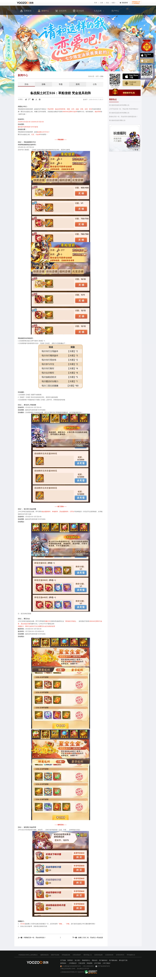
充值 (107, 2)
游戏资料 (63, 11)
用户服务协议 (103, 960)
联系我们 (70, 960)
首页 (97, 76)
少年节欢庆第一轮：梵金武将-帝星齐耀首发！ (124, 109)
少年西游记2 (73, 963)
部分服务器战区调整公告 (117, 120)
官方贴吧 (80, 11)
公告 (95, 84)
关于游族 (63, 960)
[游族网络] (25, 3)
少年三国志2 (106, 963)
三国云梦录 (81, 963)
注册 (101, 2)
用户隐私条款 (113, 960)
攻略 (43, 84)
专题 (61, 84)
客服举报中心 (86, 960)
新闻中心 (45, 11)
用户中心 (115, 11)
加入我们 (77, 960)
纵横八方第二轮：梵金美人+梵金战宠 (90, 937)
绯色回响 (89, 963)
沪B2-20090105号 (88, 966)
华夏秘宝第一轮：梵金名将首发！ (35, 937)
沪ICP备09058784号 (103, 966)
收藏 (113, 2)
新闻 (78, 84)
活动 (26, 84)
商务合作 (94, 960)
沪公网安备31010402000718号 (71, 966)
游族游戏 (125, 2)
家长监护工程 (123, 960)
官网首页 (28, 11)
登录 (95, 2)
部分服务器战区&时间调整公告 (119, 105)
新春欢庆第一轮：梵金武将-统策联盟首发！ (123, 116)
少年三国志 (97, 963)
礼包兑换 (98, 11)
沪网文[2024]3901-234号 (67, 968)
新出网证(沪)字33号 (83, 968)
